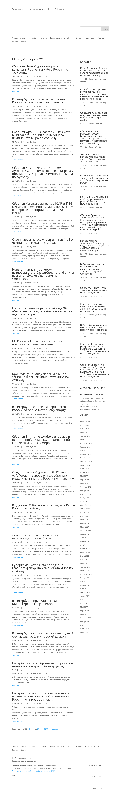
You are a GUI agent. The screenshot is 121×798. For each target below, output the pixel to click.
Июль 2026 (84, 425)
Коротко (25, 76)
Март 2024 (84, 527)
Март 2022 (84, 614)
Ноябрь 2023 (85, 541)
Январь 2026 (85, 447)
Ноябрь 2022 (85, 585)
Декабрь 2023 (85, 538)
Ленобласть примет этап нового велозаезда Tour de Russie (36, 536)
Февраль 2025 (86, 487)
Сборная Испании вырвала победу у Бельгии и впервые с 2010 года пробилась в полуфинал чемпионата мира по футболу (94, 137)
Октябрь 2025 (85, 458)
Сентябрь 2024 (86, 505)
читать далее (17, 91)
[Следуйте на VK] (102, 9)
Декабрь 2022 (85, 581)
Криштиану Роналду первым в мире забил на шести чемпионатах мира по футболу (40, 377)
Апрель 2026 (85, 436)
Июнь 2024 (84, 516)
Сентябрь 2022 (86, 592)
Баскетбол (26, 283)
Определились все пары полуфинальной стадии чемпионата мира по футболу (94, 116)
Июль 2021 (84, 629)
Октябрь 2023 (85, 545)
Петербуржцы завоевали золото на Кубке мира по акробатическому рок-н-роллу (94, 179)
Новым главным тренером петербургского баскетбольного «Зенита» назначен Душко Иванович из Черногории (43, 274)
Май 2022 (84, 607)
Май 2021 (84, 632)
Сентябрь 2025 (86, 461)
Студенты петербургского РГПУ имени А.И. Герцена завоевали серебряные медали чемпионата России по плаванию (43, 475)
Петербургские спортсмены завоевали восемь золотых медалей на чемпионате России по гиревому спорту (42, 696)
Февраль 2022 (86, 618)
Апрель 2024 (85, 523)
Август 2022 (85, 596)
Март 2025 (84, 483)
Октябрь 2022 (85, 589)
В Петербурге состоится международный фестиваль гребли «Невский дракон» (42, 634)
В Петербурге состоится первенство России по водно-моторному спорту (39, 408)
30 (48, 729)
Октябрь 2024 (85, 501)
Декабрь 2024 (85, 494)
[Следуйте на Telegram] (107, 9)
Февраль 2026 (86, 443)
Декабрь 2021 (85, 625)
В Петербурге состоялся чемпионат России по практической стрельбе (38, 100)
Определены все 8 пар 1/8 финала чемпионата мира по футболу (94, 290)
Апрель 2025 (85, 480)
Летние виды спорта (38, 76)
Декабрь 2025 (85, 450)
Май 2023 (84, 563)
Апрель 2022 (85, 610)
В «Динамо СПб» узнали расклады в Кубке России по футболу (43, 506)
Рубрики (58, 9)
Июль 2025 (84, 469)
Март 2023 (84, 570)
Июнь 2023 (84, 559)
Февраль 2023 (86, 574)
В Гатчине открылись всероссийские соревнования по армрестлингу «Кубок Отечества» (92, 269)
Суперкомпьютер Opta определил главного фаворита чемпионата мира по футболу (42, 568)
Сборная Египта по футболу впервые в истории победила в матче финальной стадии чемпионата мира (41, 439)
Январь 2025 (85, 490)
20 (46, 729)
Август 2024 (85, 509)
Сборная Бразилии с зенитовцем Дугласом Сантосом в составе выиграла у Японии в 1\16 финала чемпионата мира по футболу (42, 172)
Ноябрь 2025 (85, 454)
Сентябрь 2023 (86, 549)
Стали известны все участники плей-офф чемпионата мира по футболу (42, 241)
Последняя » (56, 729)
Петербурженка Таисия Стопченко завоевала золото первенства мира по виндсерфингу (94, 71)
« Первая (31, 729)
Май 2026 (84, 432)
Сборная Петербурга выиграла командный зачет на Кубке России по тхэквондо (40, 69)
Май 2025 (84, 476)
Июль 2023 (84, 556)
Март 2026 (84, 440)
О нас (50, 9)
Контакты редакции (37, 9)
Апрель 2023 (85, 567)
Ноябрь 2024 (85, 498)
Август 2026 (85, 421)
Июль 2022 (84, 600)
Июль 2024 (84, 512)
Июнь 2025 (84, 472)
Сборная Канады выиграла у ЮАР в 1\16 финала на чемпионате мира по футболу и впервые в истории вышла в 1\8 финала (42, 208)
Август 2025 (85, 465)
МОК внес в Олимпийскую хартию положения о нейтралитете (37, 342)
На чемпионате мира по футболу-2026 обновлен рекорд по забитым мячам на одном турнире (42, 311)
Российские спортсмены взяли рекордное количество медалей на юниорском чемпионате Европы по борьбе (94, 94)
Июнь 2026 (84, 429)
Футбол (33, 142)
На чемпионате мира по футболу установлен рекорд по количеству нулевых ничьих (94, 200)
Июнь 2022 (84, 603)
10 (44, 729)
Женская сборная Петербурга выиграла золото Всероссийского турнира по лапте (93, 158)
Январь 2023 (85, 578)
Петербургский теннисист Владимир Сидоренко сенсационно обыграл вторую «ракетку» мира (94, 245)
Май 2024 (84, 519)
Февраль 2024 (86, 530)
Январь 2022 (85, 621)
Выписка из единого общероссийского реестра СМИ (33, 771)
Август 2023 (85, 552)
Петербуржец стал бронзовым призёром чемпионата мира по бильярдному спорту (42, 666)
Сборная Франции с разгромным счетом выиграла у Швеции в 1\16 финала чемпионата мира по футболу (42, 135)
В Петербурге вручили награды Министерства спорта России (35, 602)
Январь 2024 (85, 534)
